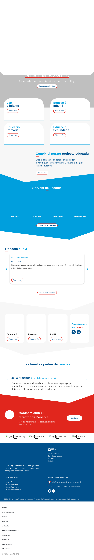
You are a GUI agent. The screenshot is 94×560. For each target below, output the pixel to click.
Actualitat (5, 526)
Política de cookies (73, 499)
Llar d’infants (10, 482)
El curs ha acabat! (19, 257)
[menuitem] (5, 553)
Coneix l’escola (53, 453)
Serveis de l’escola (55, 456)
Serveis (4, 517)
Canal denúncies (60, 499)
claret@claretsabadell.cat (72, 486)
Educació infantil (11, 485)
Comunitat (6, 535)
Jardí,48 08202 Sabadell (72, 482)
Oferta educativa (8, 512)
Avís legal (37, 499)
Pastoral (51, 458)
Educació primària (12, 487)
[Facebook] (74, 332)
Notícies (51, 461)
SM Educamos (7, 544)
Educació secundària (13, 490)
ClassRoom (6, 549)
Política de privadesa (47, 499)
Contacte (5, 540)
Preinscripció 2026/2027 (10, 530)
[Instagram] (79, 332)
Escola (4, 507)
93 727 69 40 (56, 486)
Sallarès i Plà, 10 (57, 482)
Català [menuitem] (5, 554)
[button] (6, 268)
